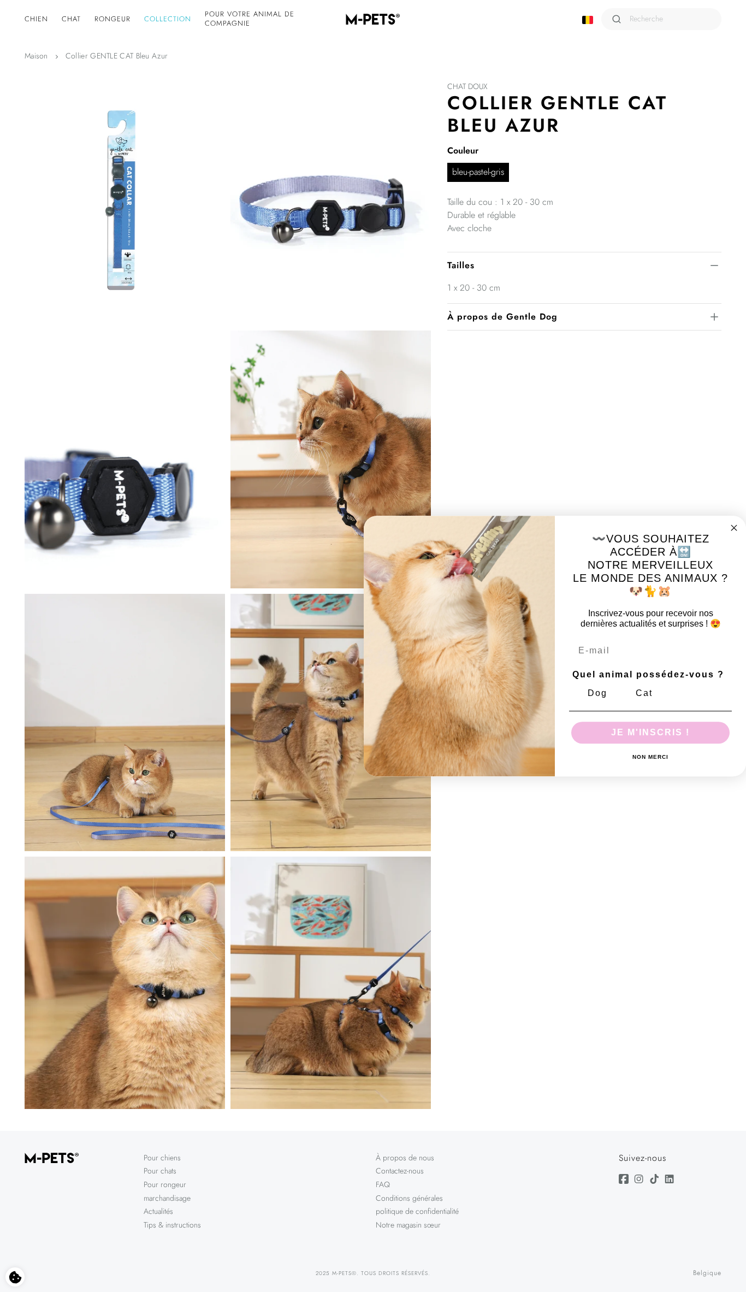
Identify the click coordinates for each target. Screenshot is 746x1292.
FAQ (383, 1184)
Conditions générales (409, 1198)
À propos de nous (405, 1157)
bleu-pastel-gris (478, 172)
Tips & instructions (172, 1224)
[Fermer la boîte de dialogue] (734, 527)
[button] (38, 19)
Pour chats (160, 1170)
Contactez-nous (400, 1170)
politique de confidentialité (417, 1211)
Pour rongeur (165, 1184)
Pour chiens (162, 1157)
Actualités (158, 1211)
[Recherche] (616, 19)
